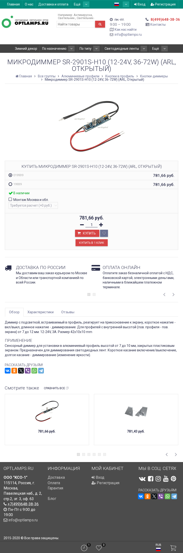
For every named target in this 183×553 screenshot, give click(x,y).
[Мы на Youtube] (165, 479)
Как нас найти (126, 29)
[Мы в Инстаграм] (158, 479)
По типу (86, 48)
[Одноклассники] (14, 371)
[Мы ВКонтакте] (142, 479)
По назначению (54, 48)
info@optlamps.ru (128, 34)
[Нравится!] (104, 233)
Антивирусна (83, 15)
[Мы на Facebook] (150, 479)
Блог (52, 498)
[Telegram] (41, 371)
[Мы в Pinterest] (173, 479)
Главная (13, 4)
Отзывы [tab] (67, 312)
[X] (21, 371)
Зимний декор (26, 48)
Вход (141, 4)
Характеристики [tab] (40, 312)
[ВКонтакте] (7, 371)
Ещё (77, 4)
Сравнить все (54, 388)
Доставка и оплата (53, 4)
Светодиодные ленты (122, 48)
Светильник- (66, 18)
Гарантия (55, 488)
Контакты (158, 24)
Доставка (56, 477)
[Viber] (27, 371)
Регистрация (165, 4)
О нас (29, 4)
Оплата (54, 483)
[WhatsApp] (34, 371)
